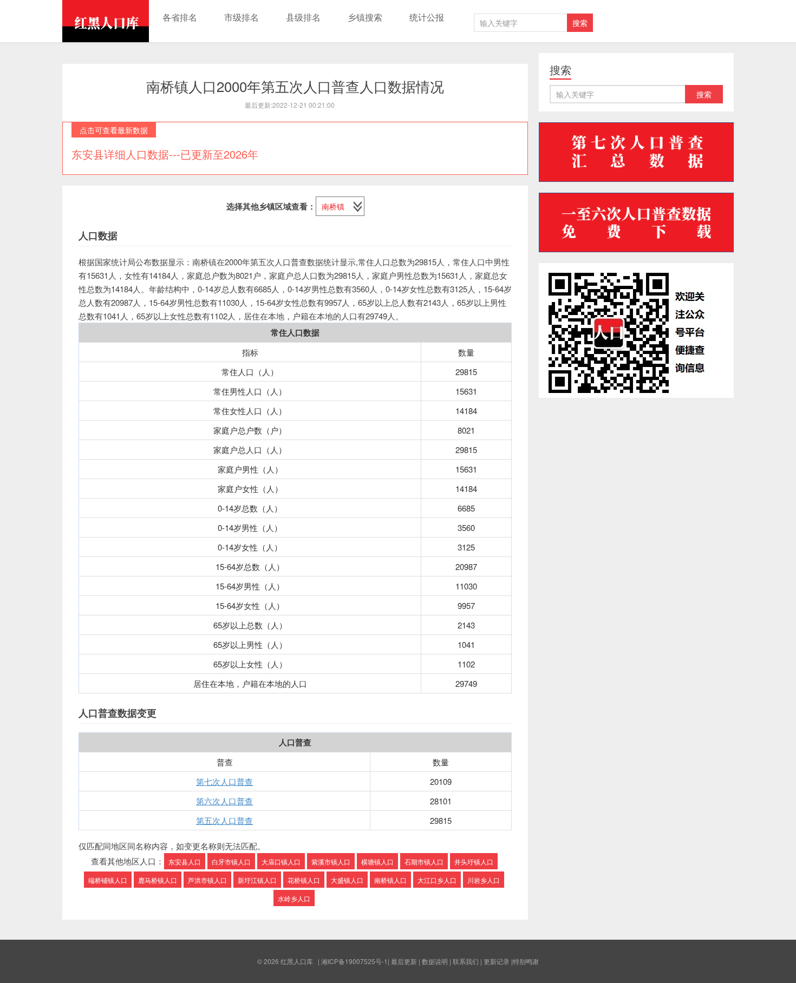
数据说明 (435, 961)
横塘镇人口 (377, 861)
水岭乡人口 (294, 898)
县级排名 (303, 17)
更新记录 (497, 961)
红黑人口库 (105, 21)
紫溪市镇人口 (330, 861)
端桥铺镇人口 (107, 879)
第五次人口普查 (224, 820)
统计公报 (426, 17)
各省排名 (179, 17)
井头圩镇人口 (473, 861)
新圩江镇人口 (257, 879)
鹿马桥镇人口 (157, 879)
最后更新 (404, 961)
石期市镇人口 (423, 861)
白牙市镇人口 (231, 861)
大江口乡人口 (436, 879)
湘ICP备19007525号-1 (354, 961)
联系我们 (466, 961)
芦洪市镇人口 (207, 879)
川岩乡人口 (483, 879)
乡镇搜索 (365, 17)
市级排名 (241, 17)
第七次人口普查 (224, 781)
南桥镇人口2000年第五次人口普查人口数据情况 (295, 86)
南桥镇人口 (390, 879)
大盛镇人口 (347, 879)
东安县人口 (184, 861)
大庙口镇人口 (281, 861)
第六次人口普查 (224, 801)
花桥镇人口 (304, 879)
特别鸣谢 (526, 961)
